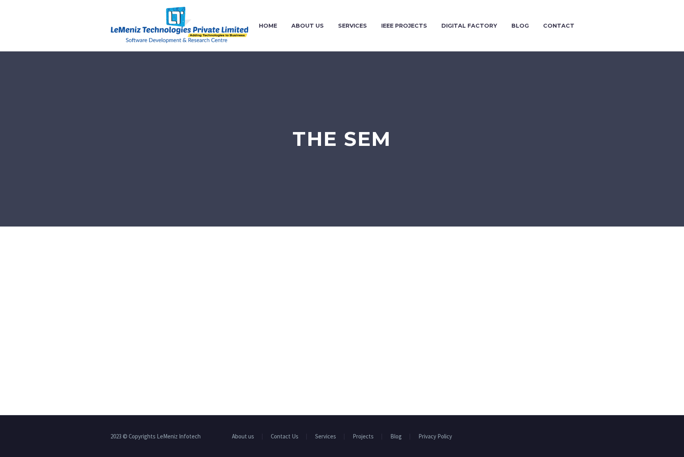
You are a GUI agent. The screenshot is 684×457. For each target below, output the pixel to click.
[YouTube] (561, 437)
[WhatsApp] (571, 437)
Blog (520, 25)
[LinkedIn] (540, 437)
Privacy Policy (435, 437)
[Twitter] (550, 437)
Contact (558, 25)
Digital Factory (469, 25)
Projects (363, 437)
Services (352, 25)
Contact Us (284, 437)
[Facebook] (530, 437)
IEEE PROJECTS (404, 25)
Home (268, 25)
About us (307, 25)
